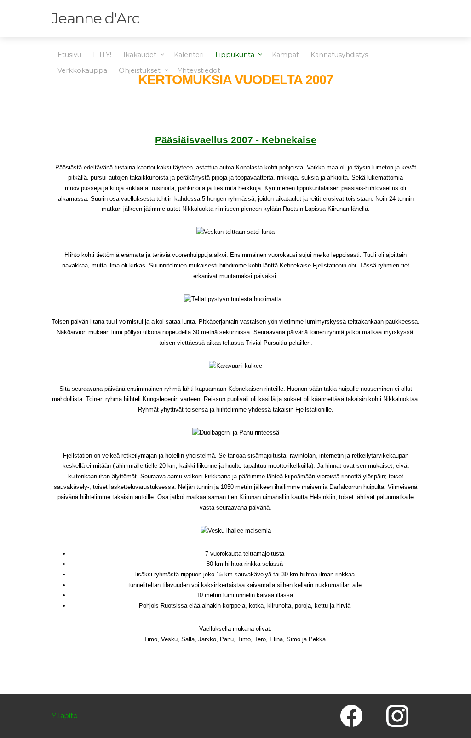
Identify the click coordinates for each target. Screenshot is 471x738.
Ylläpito (65, 716)
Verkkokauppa (82, 70)
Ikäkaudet (140, 55)
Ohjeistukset (140, 70)
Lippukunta (235, 55)
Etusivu (69, 55)
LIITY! (102, 55)
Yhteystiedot (199, 70)
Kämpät (285, 55)
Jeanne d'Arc (96, 18)
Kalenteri (189, 55)
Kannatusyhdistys (339, 55)
